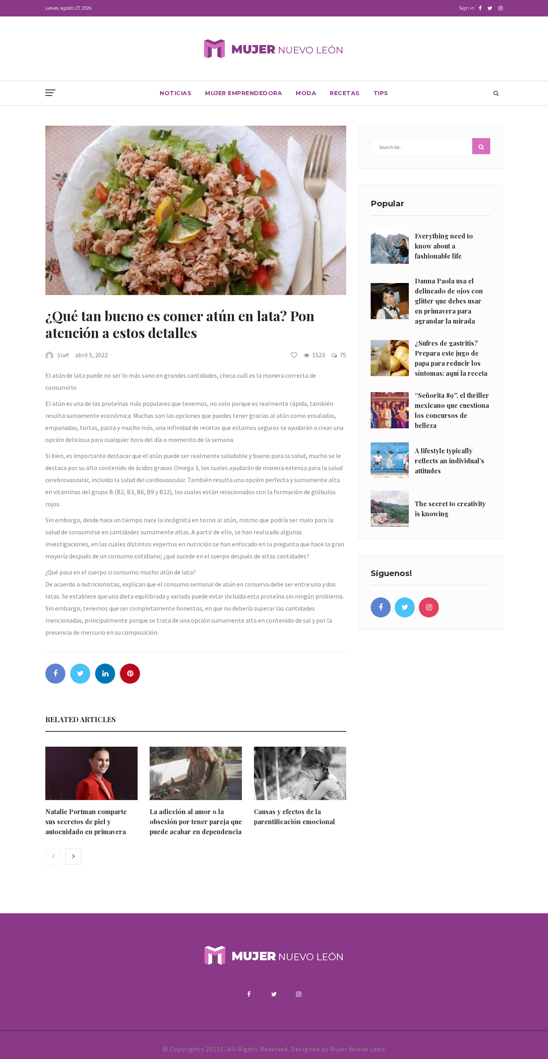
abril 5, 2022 (91, 355)
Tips (380, 93)
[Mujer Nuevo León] (274, 48)
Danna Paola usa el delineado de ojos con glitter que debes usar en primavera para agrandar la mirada (449, 301)
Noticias (175, 93)
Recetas (345, 93)
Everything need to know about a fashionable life (444, 246)
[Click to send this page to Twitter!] (80, 674)
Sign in (467, 8)
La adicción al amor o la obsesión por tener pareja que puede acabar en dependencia (196, 821)
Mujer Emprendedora (243, 93)
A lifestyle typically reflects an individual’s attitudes (449, 460)
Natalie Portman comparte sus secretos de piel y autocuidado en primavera (86, 821)
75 (343, 355)
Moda (306, 93)
